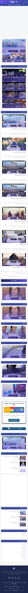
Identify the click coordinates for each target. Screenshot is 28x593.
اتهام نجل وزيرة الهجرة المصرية (17, 296)
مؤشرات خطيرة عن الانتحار (18, 373)
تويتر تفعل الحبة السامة (19, 393)
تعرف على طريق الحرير (20, 60)
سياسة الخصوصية (15, 586)
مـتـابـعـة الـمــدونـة (14, 428)
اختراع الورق (23, 244)
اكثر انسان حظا (22, 97)
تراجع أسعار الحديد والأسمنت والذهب (16, 354)
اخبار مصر (14, 546)
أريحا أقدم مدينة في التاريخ (19, 198)
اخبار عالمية (14, 544)
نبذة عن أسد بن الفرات (20, 221)
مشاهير (14, 557)
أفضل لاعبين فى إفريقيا (20, 106)
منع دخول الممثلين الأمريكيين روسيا (16, 335)
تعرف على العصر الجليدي (18, 49)
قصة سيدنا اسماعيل (9, 88)
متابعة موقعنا (14, 420)
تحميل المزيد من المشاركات (14, 276)
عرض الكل (4, 66)
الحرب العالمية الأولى (21, 88)
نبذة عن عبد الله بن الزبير (19, 267)
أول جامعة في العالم (13, 4)
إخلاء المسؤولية (7, 586)
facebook (24, 533)
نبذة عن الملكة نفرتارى (14, 462)
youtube (24, 535)
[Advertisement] (14, 22)
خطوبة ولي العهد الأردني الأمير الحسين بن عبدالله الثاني (11, 457)
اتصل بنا (17, 588)
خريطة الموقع (11, 588)
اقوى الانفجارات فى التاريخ (9, 97)
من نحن (22, 586)
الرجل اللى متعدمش (19, 77)
